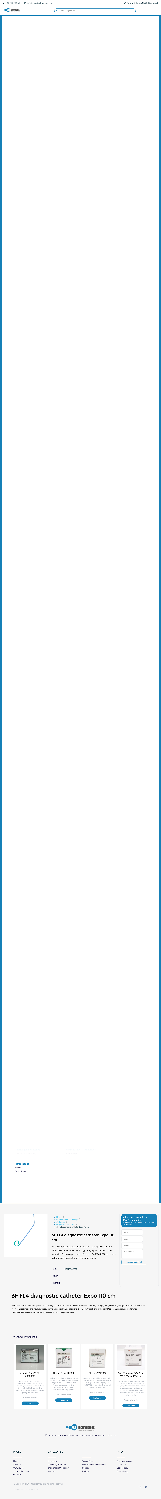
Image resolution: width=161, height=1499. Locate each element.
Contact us (121, 1464)
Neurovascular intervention (93, 1464)
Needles (18, 1167)
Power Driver (20, 1171)
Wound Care (87, 1461)
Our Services (18, 1468)
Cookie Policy (122, 1468)
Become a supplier (124, 1461)
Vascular (51, 1471)
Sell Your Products (21, 1471)
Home (16, 1461)
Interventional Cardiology (58, 1468)
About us (17, 1464)
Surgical (85, 1468)
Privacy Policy (122, 1471)
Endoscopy (52, 1461)
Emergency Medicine (57, 1464)
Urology (85, 1471)
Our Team (17, 1474)
